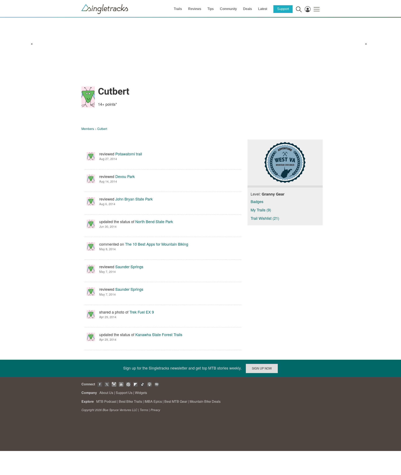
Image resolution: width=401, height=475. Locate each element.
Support (283, 9)
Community (228, 9)
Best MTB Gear (175, 401)
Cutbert (102, 129)
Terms (144, 410)
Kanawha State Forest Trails (158, 334)
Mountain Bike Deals (205, 401)
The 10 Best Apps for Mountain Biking (156, 244)
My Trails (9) (261, 209)
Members (87, 129)
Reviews (194, 9)
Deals (247, 9)
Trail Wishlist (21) (265, 218)
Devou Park (125, 176)
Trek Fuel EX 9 (141, 312)
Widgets (141, 392)
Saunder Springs (129, 266)
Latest (262, 9)
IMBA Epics (153, 401)
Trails (178, 9)
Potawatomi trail (128, 153)
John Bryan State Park (134, 199)
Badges (257, 201)
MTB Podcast (106, 401)
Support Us (124, 392)
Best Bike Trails (130, 401)
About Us (106, 392)
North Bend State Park (154, 221)
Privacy (155, 410)
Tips (210, 9)
